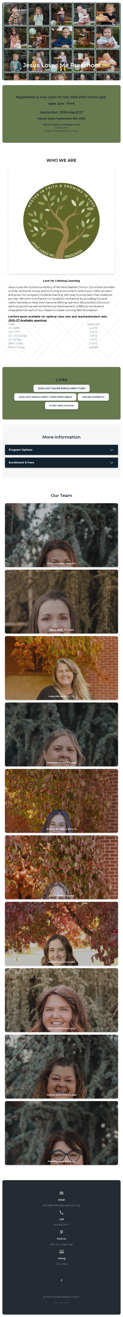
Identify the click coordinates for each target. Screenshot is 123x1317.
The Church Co (61, 1302)
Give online (61, 1264)
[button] (113, 9)
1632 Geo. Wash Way (61, 1244)
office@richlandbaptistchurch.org (61, 1205)
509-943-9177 (61, 1224)
